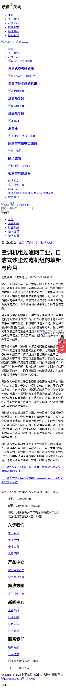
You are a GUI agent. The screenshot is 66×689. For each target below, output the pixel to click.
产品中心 (13, 23)
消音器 (13, 128)
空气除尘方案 (16, 184)
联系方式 (13, 647)
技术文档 (48, 193)
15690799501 (22, 204)
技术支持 (36, 193)
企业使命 (13, 540)
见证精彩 (13, 553)
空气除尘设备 (16, 570)
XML (32, 678)
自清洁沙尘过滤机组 (22, 83)
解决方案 (13, 27)
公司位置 (13, 654)
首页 (11, 15)
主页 (22, 242)
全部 (11, 219)
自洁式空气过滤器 (21, 68)
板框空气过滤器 (19, 173)
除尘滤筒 (14, 158)
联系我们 (13, 35)
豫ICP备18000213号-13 (14, 678)
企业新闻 (13, 193)
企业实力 (13, 546)
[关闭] (15, 6)
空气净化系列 (16, 577)
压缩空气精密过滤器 (22, 143)
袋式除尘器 (16, 113)
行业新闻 (25, 193)
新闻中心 (13, 31)
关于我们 (13, 19)
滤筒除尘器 (16, 98)
